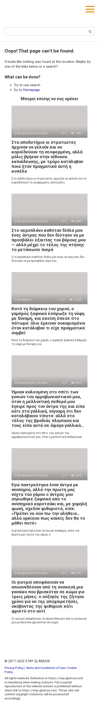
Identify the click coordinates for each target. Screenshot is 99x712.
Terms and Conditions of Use (45, 668)
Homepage (31, 90)
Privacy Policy (14, 668)
